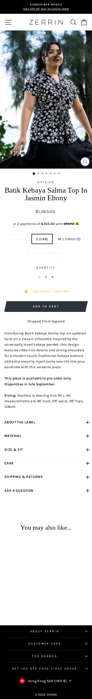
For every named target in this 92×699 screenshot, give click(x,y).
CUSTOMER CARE (44, 643)
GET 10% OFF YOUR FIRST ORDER (44, 668)
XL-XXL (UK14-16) (46, 253)
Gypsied (46, 182)
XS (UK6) (19, 239)
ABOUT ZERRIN (44, 631)
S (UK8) (42, 239)
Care (9, 463)
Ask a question (18, 490)
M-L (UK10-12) (69, 239)
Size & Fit (13, 449)
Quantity (46, 267)
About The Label (19, 422)
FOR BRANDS (44, 656)
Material (12, 436)
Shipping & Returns (23, 477)
